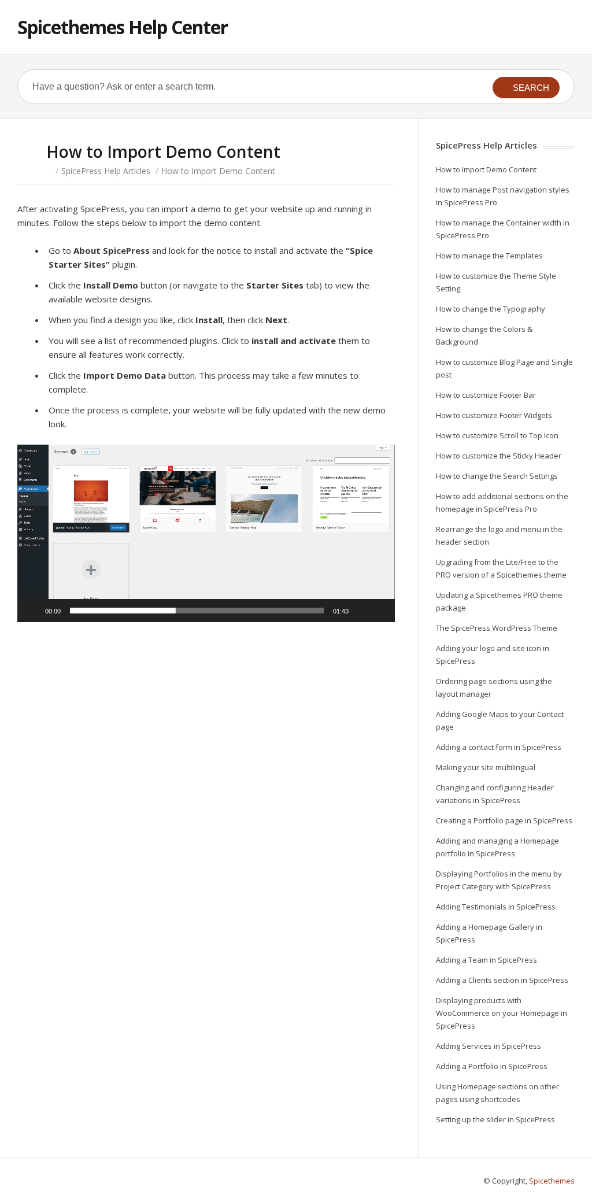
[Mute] (361, 610)
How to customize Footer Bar (486, 395)
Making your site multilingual (485, 767)
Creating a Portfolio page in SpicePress (504, 820)
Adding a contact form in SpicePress (498, 747)
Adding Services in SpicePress (488, 1046)
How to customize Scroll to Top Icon (497, 435)
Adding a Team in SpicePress (486, 960)
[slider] (197, 610)
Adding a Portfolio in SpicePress (491, 1066)
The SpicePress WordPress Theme (496, 628)
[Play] (32, 610)
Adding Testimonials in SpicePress (496, 906)
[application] (206, 533)
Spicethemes (552, 1180)
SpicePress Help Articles (105, 170)
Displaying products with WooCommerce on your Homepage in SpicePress (501, 1013)
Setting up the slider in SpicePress (495, 1119)
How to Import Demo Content (486, 169)
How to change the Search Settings (497, 476)
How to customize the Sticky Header (498, 455)
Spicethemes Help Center (122, 26)
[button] (206, 534)
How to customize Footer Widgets (494, 415)
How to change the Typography (490, 309)
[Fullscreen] (380, 610)
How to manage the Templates (489, 255)
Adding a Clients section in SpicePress (502, 980)
